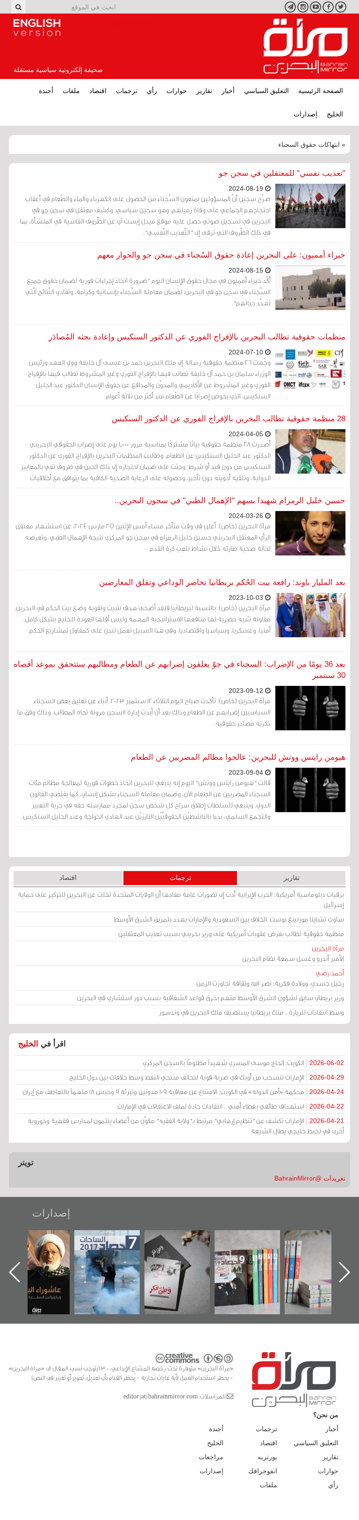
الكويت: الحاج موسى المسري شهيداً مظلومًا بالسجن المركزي (243, 1062)
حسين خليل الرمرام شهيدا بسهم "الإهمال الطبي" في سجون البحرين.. (230, 500)
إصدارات (305, 114)
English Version (37, 27)
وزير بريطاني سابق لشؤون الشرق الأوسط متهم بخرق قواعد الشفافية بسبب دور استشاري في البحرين (210, 997)
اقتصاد (98, 90)
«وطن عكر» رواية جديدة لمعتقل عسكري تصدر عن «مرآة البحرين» (257, 1257)
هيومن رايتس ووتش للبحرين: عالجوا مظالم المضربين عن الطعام (238, 757)
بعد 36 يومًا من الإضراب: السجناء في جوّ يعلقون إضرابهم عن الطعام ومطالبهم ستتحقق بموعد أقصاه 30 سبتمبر (179, 670)
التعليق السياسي (266, 90)
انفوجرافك (262, 1471)
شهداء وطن (47, 1240)
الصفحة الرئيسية (320, 90)
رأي (152, 90)
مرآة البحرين (306, 46)
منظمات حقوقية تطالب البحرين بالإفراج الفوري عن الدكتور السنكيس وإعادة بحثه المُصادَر (197, 336)
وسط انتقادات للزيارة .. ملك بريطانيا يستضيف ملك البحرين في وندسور (251, 1012)
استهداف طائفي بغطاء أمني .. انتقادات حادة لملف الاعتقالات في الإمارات (230, 1106)
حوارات (176, 90)
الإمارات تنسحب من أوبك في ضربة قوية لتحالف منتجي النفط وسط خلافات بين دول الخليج (206, 1077)
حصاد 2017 (186, 1240)
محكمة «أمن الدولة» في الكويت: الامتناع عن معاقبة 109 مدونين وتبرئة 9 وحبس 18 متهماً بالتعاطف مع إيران (183, 1091)
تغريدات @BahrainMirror (309, 1178)
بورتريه (267, 1457)
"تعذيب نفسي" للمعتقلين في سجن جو (282, 173)
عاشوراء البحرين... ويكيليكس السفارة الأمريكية (116, 1251)
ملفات (71, 90)
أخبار (228, 90)
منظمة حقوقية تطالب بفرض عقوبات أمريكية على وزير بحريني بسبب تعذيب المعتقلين (231, 933)
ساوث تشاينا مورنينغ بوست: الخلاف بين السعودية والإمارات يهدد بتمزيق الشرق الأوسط (229, 919)
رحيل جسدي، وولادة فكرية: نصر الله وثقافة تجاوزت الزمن (270, 978)
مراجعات (211, 1457)
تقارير (204, 90)
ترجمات (126, 90)
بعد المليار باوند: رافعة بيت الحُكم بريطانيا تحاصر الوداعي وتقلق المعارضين (222, 582)
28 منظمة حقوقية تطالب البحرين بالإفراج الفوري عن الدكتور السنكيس (228, 418)
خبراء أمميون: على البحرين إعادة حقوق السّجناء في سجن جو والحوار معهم (221, 255)
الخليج (335, 114)
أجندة (46, 90)
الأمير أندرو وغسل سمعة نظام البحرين (293, 953)
